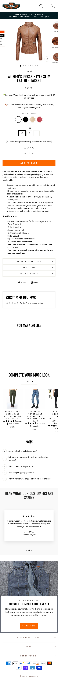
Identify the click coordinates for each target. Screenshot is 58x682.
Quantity (29, 148)
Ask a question (29, 274)
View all (29, 382)
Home (28, 71)
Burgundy (40, 119)
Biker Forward (32, 676)
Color (29, 114)
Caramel (18, 119)
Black (25, 119)
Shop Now (29, 626)
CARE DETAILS (29, 267)
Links (28, 647)
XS (22, 133)
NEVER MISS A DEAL (28, 638)
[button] (9, 421)
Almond (33, 119)
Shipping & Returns (29, 261)
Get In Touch (28, 656)
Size (29, 128)
